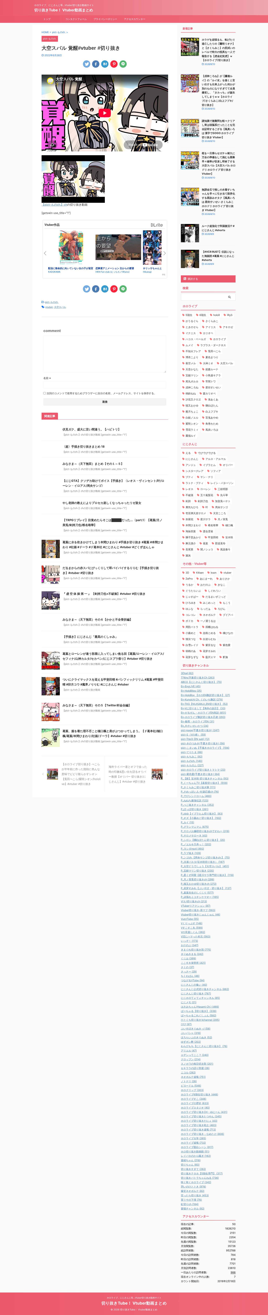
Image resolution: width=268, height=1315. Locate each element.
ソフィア (216, 470)
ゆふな (189, 608)
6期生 (202, 314)
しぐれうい (214, 590)
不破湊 (189, 495)
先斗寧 (224, 495)
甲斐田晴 (213, 537)
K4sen (200, 572)
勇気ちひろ (192, 507)
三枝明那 (223, 489)
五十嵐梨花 (206, 495)
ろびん (221, 608)
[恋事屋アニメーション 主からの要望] (118, 247)
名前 (47, 378)
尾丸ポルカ (192, 381)
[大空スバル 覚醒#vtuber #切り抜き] (104, 64)
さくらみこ (211, 321)
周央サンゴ (221, 507)
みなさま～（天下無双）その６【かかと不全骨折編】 (98, 619)
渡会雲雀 (208, 531)
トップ (47, 19)
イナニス (191, 333)
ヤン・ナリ (206, 476)
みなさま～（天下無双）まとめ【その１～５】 (93, 464)
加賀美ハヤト (222, 501)
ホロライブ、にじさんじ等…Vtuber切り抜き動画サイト (134, 1297)
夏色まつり (211, 357)
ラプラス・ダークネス (213, 345)
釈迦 (225, 657)
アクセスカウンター (134, 19)
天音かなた (192, 369)
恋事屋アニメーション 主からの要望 (115, 268)
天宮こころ (219, 513)
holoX (216, 314)
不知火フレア (193, 351)
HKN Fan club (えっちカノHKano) (112, 271)
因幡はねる (211, 626)
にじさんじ (192, 458)
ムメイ (189, 345)
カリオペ (208, 333)
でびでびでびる (207, 452)
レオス (189, 489)
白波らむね (209, 638)
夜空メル (191, 363)
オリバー (228, 464)
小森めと (191, 632)
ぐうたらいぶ (193, 590)
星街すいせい (213, 387)
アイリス (210, 327)
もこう (226, 602)
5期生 (189, 314)
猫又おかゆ (192, 405)
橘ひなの (228, 632)
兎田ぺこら (214, 351)
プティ (189, 476)
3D (187, 572)
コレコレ (191, 614)
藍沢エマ (210, 657)
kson (213, 572)
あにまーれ (206, 578)
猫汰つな (191, 638)
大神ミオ (208, 363)
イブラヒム (209, 464)
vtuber (49, 307)
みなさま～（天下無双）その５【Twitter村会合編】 (97, 705)
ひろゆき (191, 602)
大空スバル (60, 307)
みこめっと (209, 602)
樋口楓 (229, 525)
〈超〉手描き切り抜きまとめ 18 (84, 446)
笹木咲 (229, 537)
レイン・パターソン (222, 483)
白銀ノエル (192, 417)
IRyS (229, 314)
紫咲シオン (192, 423)
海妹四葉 (191, 531)
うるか (189, 584)
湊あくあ (213, 399)
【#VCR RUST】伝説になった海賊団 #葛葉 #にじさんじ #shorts (218, 255)
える (188, 452)
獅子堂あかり (193, 537)
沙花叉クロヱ (193, 399)
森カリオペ (209, 393)
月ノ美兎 (223, 519)
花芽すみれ (209, 651)
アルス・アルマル (215, 458)
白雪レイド (192, 645)
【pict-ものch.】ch (54, 204)
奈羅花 (189, 519)
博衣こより (192, 357)
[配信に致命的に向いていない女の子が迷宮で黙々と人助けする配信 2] (71, 248)
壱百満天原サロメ (196, 513)
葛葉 (205, 543)
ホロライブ (219, 339)
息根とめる (209, 632)
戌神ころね (192, 387)
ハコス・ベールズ (196, 339)
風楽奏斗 (225, 549)
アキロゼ (228, 327)
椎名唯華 (213, 525)
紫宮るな (210, 645)
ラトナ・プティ (194, 483)
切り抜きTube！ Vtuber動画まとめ (63, 10)
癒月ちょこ (192, 411)
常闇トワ (210, 381)
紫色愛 (226, 645)
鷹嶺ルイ (191, 435)
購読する (192, 278)
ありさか (225, 578)
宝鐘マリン (192, 375)
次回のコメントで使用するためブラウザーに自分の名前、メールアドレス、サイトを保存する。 (101, 393)
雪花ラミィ (192, 429)
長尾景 (189, 549)
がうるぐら (192, 321)
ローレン (205, 489)
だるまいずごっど (215, 596)
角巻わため (211, 423)
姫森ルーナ (211, 369)
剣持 (188, 501)
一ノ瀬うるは (208, 620)
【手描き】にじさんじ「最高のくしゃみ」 (90, 636)
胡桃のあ (191, 651)
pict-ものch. (52, 302)
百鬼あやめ (211, 417)
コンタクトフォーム (76, 19)
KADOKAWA (54, 271)
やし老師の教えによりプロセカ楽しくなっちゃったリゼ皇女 (102, 503)
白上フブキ (211, 411)
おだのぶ (205, 584)
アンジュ (191, 464)
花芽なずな (192, 657)
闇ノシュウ (206, 549)
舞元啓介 (191, 543)
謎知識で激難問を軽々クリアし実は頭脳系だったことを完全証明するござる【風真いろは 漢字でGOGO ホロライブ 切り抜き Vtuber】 (218, 129)
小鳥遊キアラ (213, 375)
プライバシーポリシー (105, 19)
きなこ (221, 584)
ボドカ (189, 620)
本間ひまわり (193, 525)
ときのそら (192, 327)
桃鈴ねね (191, 393)
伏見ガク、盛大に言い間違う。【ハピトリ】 (92, 429)
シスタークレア (194, 470)
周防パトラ (192, 626)
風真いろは (211, 429)
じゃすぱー (192, 596)
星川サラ (205, 519)
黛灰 (188, 555)
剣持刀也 (203, 501)
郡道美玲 (220, 543)
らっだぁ (205, 608)
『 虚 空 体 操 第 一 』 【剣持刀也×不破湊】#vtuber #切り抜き (104, 594)
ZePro (189, 578)
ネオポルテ (209, 614)
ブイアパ (228, 614)
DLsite (157, 225)
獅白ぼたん (211, 405)
